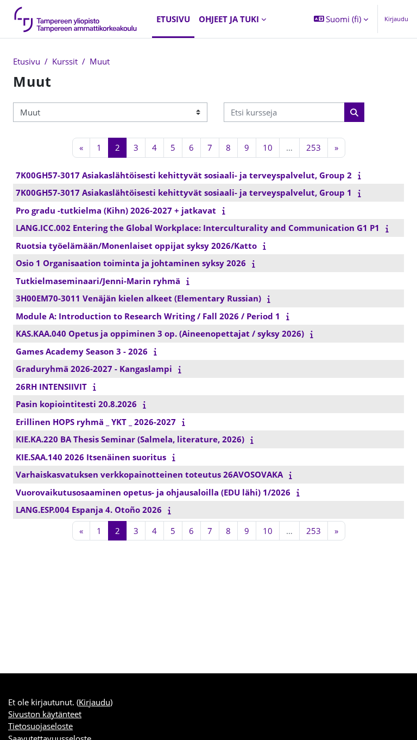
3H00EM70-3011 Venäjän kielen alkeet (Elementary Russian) (138, 298)
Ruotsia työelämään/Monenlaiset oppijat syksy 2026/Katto (136, 245)
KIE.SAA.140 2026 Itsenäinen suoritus (91, 457)
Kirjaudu (396, 19)
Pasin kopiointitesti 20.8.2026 (76, 403)
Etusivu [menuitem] (173, 19)
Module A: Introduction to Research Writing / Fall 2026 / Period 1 (148, 316)
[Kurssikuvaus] (362, 175)
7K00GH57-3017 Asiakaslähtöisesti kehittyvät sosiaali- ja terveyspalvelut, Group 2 (184, 175)
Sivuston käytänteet (44, 714)
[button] (341, 19)
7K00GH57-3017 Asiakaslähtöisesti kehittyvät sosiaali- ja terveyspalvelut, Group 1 (184, 192)
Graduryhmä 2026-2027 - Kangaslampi (94, 368)
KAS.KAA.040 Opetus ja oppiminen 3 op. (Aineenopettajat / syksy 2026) (160, 333)
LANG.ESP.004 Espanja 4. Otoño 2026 (89, 509)
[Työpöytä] (76, 19)
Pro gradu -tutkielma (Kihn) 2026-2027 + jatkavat (116, 210)
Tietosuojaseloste (40, 725)
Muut (100, 61)
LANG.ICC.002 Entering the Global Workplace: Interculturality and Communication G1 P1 (198, 227)
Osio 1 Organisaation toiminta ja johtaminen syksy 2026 (131, 263)
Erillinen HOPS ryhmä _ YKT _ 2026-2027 (96, 421)
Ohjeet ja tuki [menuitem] (229, 19)
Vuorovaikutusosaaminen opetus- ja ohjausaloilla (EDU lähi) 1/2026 (153, 492)
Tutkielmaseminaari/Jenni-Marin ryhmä (98, 280)
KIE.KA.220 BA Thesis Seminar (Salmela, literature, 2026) (130, 439)
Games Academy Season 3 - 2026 (82, 351)
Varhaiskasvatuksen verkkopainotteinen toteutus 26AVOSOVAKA (149, 474)
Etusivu (26, 61)
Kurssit (65, 61)
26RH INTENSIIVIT (51, 386)
